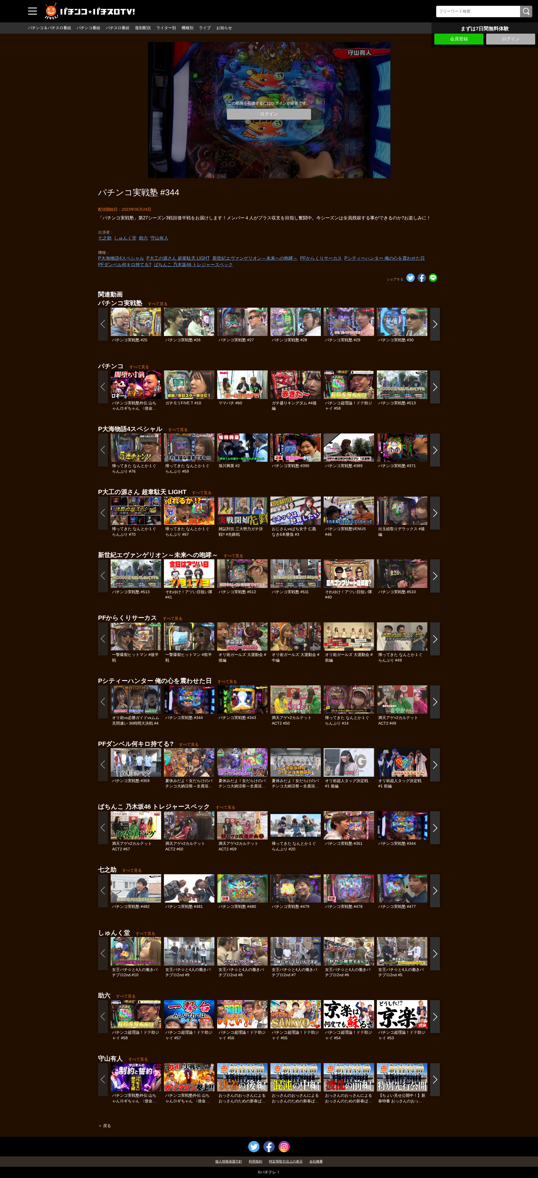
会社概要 (316, 1161)
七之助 (105, 238)
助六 (143, 238)
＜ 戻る (104, 1125)
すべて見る (158, 304)
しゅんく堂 (125, 238)
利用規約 (255, 1161)
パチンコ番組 (88, 27)
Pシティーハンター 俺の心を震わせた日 (384, 258)
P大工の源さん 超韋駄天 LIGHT (178, 258)
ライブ (205, 27)
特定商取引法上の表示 (286, 1161)
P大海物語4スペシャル (121, 258)
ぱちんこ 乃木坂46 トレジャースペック (193, 264)
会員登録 (459, 38)
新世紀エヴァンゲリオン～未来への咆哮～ (255, 258)
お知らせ (224, 27)
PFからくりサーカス (321, 258)
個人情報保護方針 (228, 1161)
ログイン (511, 38)
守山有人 (159, 238)
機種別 (187, 27)
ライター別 (166, 27)
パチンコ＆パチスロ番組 (49, 27)
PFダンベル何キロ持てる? (124, 264)
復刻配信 (143, 27)
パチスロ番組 (117, 27)
